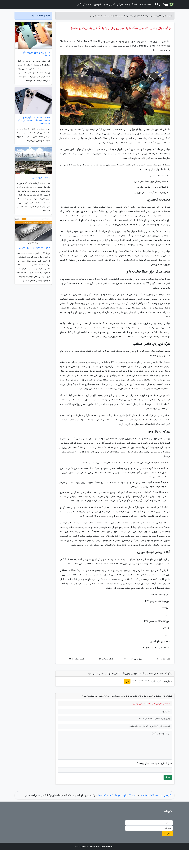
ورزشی (120, 4)
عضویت (167, 833)
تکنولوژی (98, 4)
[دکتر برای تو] (164, 4)
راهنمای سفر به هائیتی (41, 177)
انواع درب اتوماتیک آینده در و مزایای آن (34, 247)
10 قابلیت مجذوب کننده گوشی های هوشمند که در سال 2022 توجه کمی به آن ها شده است (34, 120)
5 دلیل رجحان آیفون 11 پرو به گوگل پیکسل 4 (36, 54)
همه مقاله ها (145, 4)
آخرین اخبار (109, 4)
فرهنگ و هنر (131, 4)
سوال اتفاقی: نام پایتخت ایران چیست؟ (154, 763)
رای (127, 681)
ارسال (167, 777)
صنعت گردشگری (84, 4)
